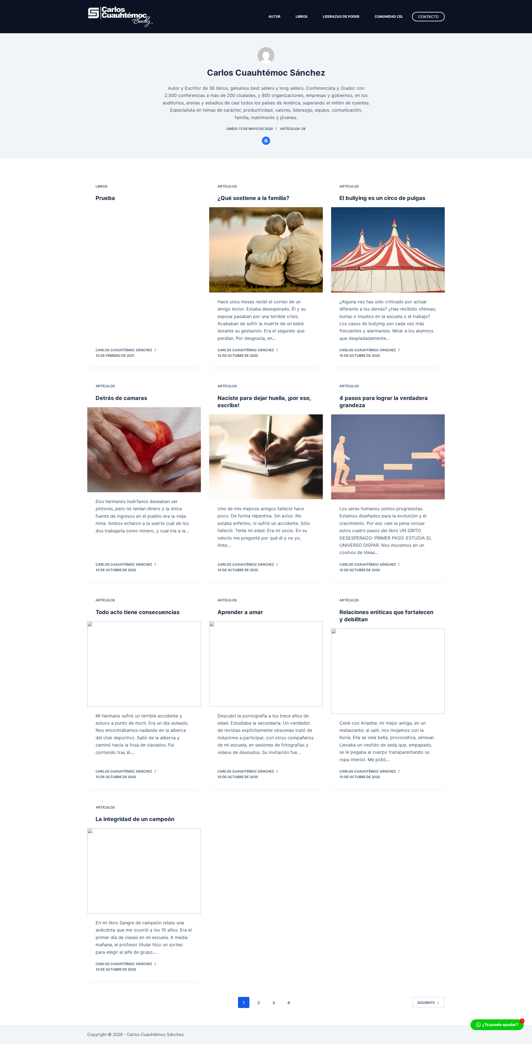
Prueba (105, 198)
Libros (102, 186)
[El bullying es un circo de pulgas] (388, 250)
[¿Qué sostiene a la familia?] (266, 250)
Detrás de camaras (121, 398)
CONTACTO (428, 16)
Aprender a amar (240, 612)
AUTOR (274, 16)
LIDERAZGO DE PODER (341, 16)
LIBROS (302, 16)
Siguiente (426, 1003)
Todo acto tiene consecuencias (138, 612)
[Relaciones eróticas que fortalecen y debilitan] (388, 671)
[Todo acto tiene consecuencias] (144, 664)
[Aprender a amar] (266, 664)
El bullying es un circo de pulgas (382, 198)
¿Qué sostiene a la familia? (253, 198)
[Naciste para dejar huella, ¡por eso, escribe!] (266, 457)
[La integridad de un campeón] (144, 871)
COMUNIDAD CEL (389, 16)
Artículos (227, 186)
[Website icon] (266, 141)
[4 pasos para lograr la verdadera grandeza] (388, 457)
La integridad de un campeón (135, 819)
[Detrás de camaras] (144, 449)
